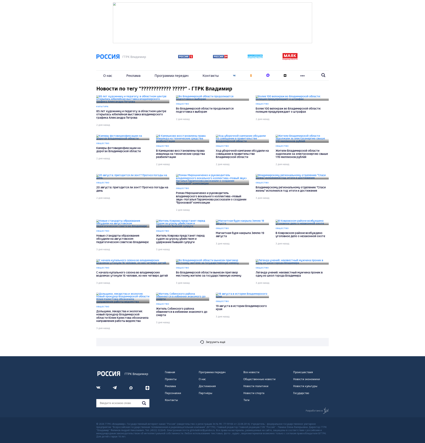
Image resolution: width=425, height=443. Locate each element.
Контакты (211, 75)
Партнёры (205, 393)
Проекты (171, 379)
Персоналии (173, 393)
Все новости (251, 372)
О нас (107, 75)
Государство (301, 393)
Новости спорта (253, 393)
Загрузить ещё (215, 342)
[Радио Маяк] (290, 59)
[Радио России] (255, 57)
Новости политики (255, 386)
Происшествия (303, 372)
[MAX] (268, 75)
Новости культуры (305, 386)
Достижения (207, 386)
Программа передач (172, 75)
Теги (246, 400)
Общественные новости (259, 379)
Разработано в (314, 410)
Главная (170, 372)
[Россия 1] (185, 57)
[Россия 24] (220, 57)
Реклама (133, 75)
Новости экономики (306, 379)
